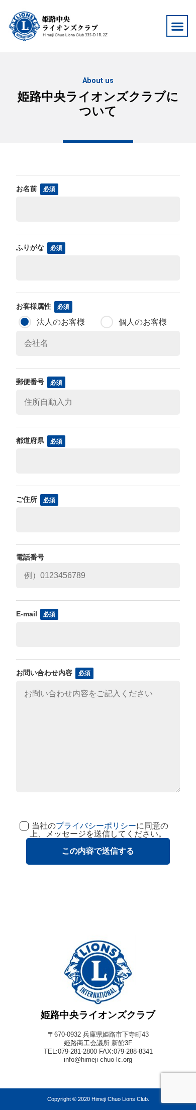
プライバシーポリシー (96, 825)
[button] (177, 26)
